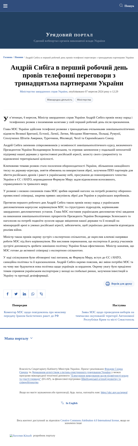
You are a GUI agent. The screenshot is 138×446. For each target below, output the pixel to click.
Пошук (129, 6)
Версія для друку (121, 283)
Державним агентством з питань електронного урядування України (71, 372)
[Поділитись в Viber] (41, 294)
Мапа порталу (16, 338)
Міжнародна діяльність (59, 99)
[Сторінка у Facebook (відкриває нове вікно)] (62, 411)
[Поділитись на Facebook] (8, 294)
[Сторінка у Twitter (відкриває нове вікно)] (69, 411)
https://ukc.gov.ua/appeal (114, 392)
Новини (19, 57)
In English (72, 403)
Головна (7, 57)
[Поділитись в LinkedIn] (24, 294)
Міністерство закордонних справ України (43, 91)
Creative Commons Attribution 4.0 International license (89, 420)
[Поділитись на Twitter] (16, 294)
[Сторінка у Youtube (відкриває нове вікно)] (75, 411)
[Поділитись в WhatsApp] (33, 294)
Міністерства (84, 99)
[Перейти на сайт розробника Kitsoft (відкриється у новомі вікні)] (20, 435)
